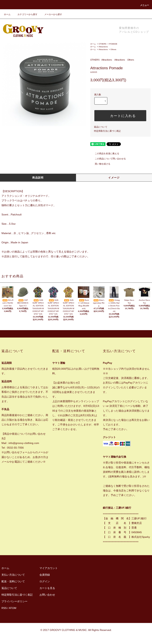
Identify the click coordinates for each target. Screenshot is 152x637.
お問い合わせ (47, 594)
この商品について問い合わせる (110, 158)
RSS (4, 608)
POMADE (113, 44)
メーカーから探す (53, 14)
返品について (100, 127)
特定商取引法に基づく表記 (107, 131)
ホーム (7, 14)
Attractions (103, 47)
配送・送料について (13, 581)
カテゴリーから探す (27, 14)
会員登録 (44, 574)
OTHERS (102, 44)
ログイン (44, 581)
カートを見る (47, 588)
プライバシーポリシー (14, 601)
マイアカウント (48, 568)
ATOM (12, 608)
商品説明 (38, 177)
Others (113, 49)
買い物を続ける (102, 164)
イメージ (114, 177)
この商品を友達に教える (107, 153)
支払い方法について (13, 574)
